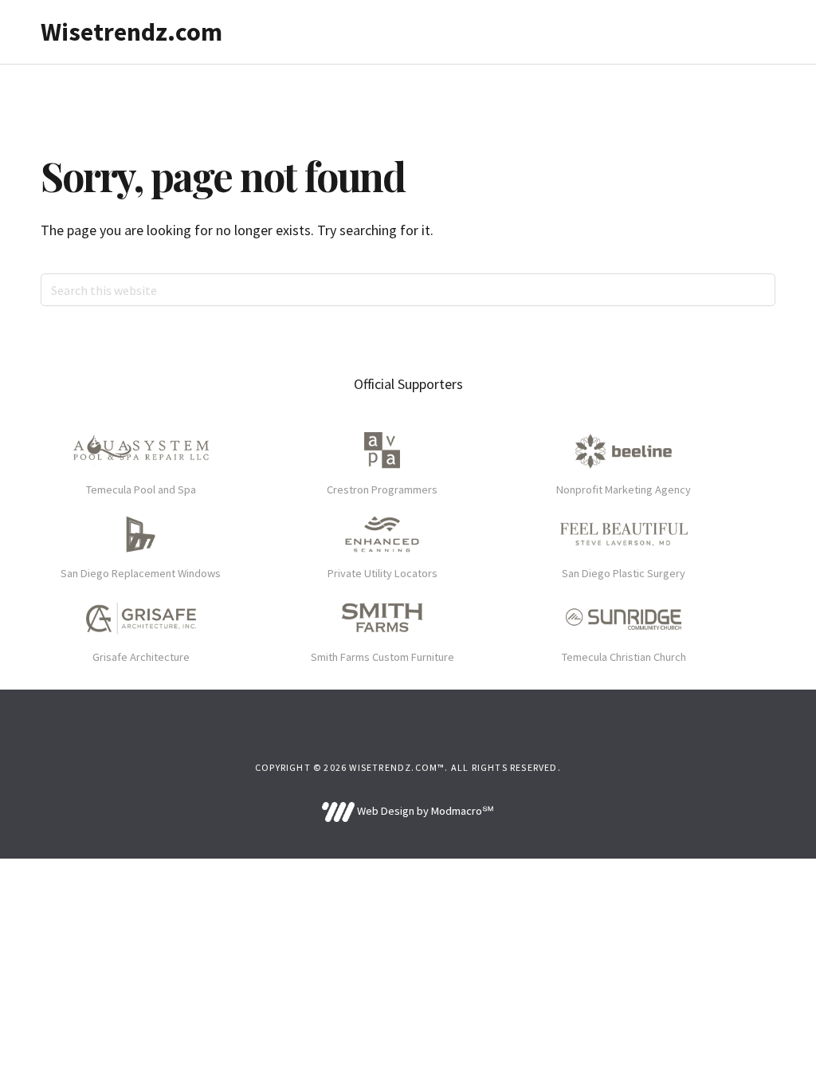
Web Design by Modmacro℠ (424, 811)
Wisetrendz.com (131, 32)
